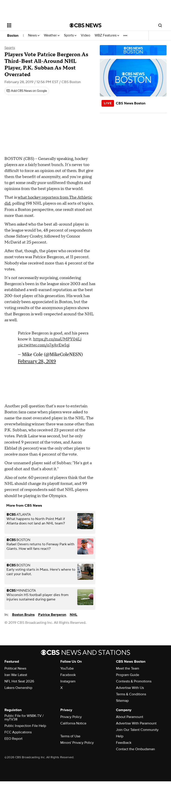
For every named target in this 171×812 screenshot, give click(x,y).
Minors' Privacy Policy (77, 742)
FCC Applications (18, 732)
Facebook (68, 675)
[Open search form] (160, 25)
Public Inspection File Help (25, 726)
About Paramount (129, 717)
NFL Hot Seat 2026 (19, 681)
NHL (73, 614)
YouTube (67, 668)
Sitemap (122, 700)
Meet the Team (127, 668)
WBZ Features (106, 35)
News (33, 35)
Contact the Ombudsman (135, 749)
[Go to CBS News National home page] (85, 25)
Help (119, 736)
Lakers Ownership (18, 688)
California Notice (73, 723)
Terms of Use (70, 736)
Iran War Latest (15, 675)
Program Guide (127, 675)
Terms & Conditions (131, 694)
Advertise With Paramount (136, 723)
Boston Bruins (23, 614)
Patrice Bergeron (52, 614)
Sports (69, 35)
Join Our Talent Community (137, 730)
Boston (12, 35)
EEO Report (13, 738)
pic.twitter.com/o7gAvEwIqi (43, 345)
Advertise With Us (130, 688)
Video (85, 35)
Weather (51, 35)
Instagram (67, 681)
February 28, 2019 (37, 361)
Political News (15, 668)
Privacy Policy (71, 717)
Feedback (123, 742)
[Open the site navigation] (33, 25)
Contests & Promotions (133, 681)
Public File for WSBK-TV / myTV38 (24, 717)
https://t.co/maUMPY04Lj (57, 339)
